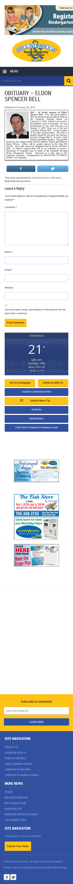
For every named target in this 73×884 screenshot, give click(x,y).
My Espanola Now (15, 803)
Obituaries (55, 177)
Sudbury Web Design (56, 867)
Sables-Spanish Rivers (18, 764)
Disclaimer (55, 861)
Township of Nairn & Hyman (21, 775)
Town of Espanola (16, 758)
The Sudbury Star (15, 820)
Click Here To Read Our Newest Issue (36, 427)
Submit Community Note (36, 391)
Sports (9, 792)
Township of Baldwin (18, 769)
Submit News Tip (40, 400)
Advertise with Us (53, 382)
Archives (36, 409)
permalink (25, 181)
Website (9, 287)
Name (9, 251)
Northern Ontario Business (21, 814)
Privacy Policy (11, 867)
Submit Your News (18, 846)
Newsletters (37, 418)
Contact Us (11, 747)
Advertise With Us (15, 752)
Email (8, 269)
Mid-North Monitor (16, 797)
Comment (11, 207)
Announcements (40, 177)
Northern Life (13, 808)
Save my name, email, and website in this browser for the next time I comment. (35, 311)
